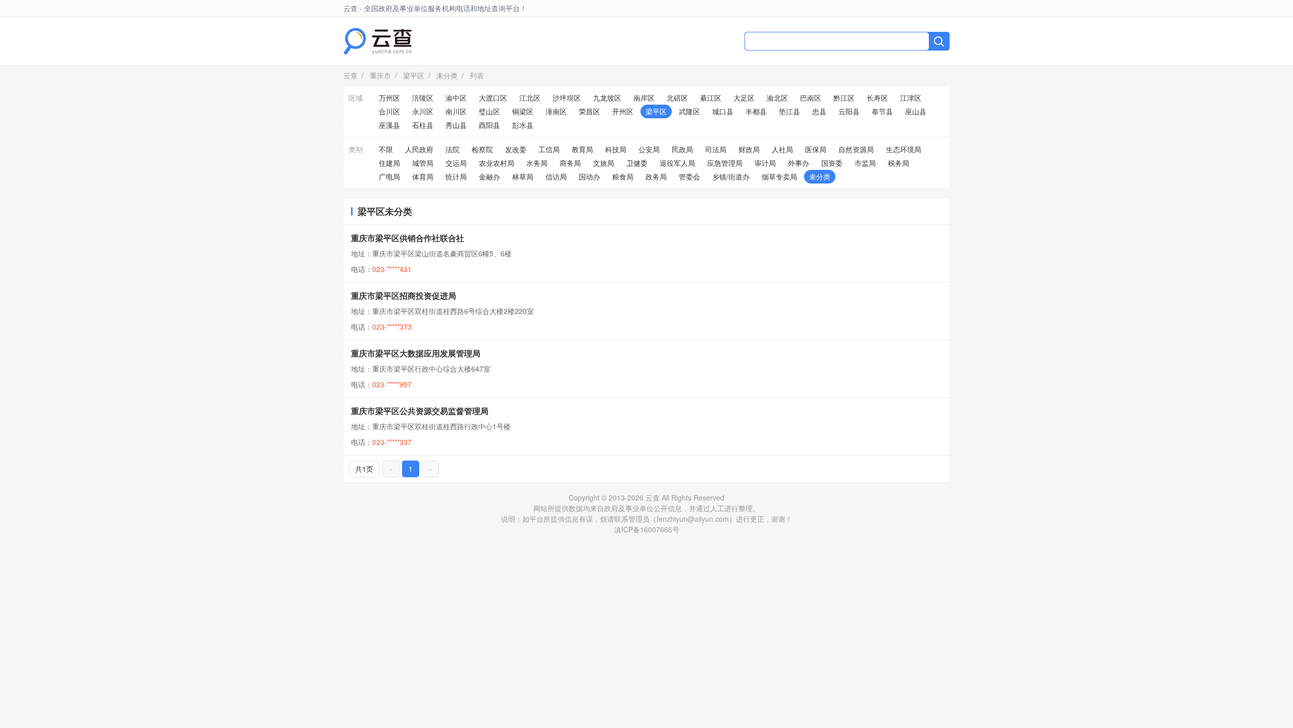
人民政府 (419, 149)
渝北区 (777, 98)
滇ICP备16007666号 (646, 529)
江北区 (529, 98)
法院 (452, 149)
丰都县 (756, 111)
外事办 (798, 163)
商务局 (570, 163)
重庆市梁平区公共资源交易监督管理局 (419, 411)
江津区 (910, 98)
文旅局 (603, 163)
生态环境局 (903, 149)
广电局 (389, 176)
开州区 (622, 111)
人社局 (782, 149)
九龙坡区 (607, 98)
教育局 (582, 149)
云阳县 (849, 111)
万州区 (389, 98)
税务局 (898, 163)
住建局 (389, 163)
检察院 (482, 149)
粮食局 (622, 176)
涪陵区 (422, 98)
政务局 (656, 176)
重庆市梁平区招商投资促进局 (403, 295)
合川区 (389, 111)
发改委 (515, 149)
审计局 (765, 163)
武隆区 (689, 111)
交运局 (456, 163)
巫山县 (915, 111)
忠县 (819, 111)
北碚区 (677, 98)
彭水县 (522, 125)
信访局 (556, 176)
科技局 (615, 149)
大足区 (744, 98)
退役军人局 (677, 163)
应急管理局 (724, 163)
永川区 (422, 111)
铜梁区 (522, 111)
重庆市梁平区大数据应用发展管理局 (415, 353)
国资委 (831, 163)
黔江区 (844, 98)
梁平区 (413, 75)
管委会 (689, 176)
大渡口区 (493, 98)
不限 (386, 149)
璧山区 (489, 111)
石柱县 (422, 125)
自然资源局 (856, 149)
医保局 (815, 149)
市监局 (865, 163)
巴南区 (810, 98)
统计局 (456, 176)
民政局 (682, 149)
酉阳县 (489, 125)
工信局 (549, 149)
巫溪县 (389, 125)
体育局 (422, 176)
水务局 (537, 163)
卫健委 (637, 163)
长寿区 (877, 98)
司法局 (715, 149)
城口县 (722, 111)
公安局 (649, 149)
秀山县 (456, 125)
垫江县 (789, 111)
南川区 (456, 111)
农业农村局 (496, 163)
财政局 (749, 149)
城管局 (422, 163)
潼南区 (556, 111)
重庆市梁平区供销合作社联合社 (407, 238)
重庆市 (380, 75)
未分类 (447, 75)
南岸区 (644, 98)
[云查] (377, 41)
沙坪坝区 (567, 98)
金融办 (489, 176)
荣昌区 (589, 111)
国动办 (589, 176)
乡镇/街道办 (731, 176)
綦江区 (710, 98)
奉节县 (882, 111)
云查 (350, 75)
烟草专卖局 (779, 176)
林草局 (522, 176)
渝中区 (456, 98)
